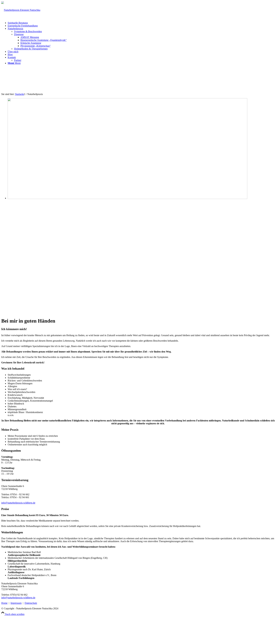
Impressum (16, 603)
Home (4, 603)
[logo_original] (20, 10)
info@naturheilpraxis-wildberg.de (18, 502)
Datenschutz (31, 603)
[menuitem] (141, 22)
